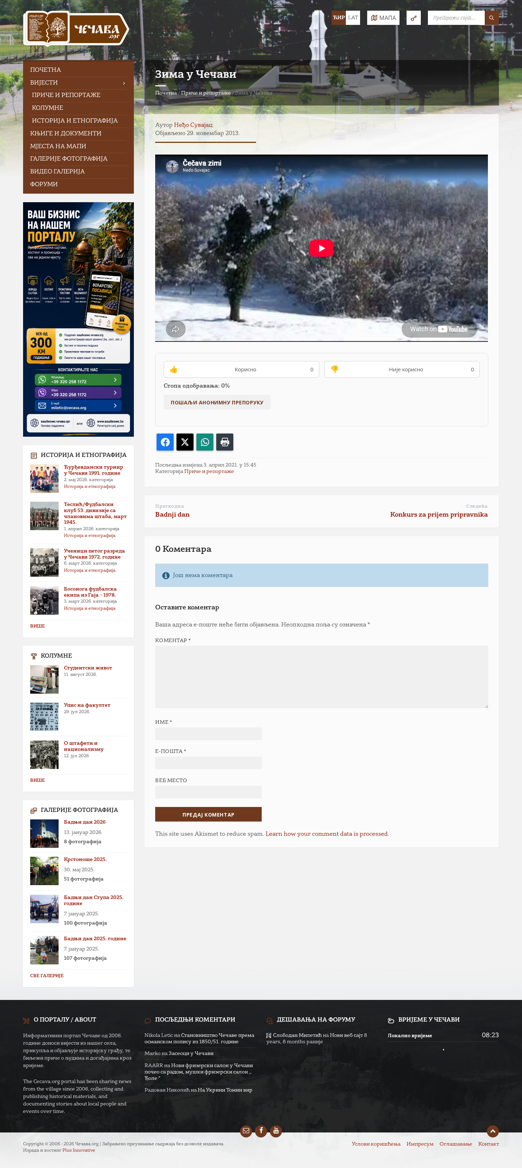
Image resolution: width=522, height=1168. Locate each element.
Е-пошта (170, 751)
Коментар (173, 640)
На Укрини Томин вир (225, 1090)
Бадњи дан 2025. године (95, 938)
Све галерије (47, 976)
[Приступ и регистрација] (414, 18)
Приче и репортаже (206, 93)
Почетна (166, 93)
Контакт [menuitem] (488, 1144)
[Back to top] (493, 1131)
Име (163, 722)
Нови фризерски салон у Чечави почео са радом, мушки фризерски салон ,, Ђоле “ (199, 1072)
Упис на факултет (87, 705)
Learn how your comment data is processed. (327, 834)
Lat (353, 17)
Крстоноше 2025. (85, 859)
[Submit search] (492, 18)
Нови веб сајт (346, 1035)
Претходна (169, 506)
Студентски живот (88, 668)
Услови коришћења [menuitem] (376, 1144)
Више (37, 626)
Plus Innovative (78, 1150)
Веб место (171, 780)
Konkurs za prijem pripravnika (439, 515)
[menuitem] (78, 70)
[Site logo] (76, 30)
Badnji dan (172, 515)
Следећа (477, 506)
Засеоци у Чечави (191, 1053)
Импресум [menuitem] (420, 1144)
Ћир (339, 17)
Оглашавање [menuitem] (456, 1144)
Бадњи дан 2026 (84, 822)
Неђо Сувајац (193, 125)
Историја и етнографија (89, 487)
